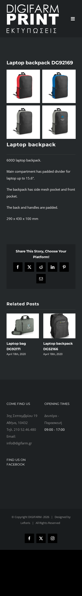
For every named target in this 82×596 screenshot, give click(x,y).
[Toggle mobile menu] (73, 18)
